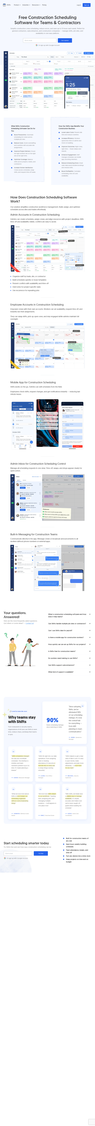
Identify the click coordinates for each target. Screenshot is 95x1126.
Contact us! (30, 623)
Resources (35, 5)
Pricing (44, 5)
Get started (65, 40)
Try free (40, 853)
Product (16, 5)
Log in (79, 5)
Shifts (9, 5)
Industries (25, 5)
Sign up (86, 5)
